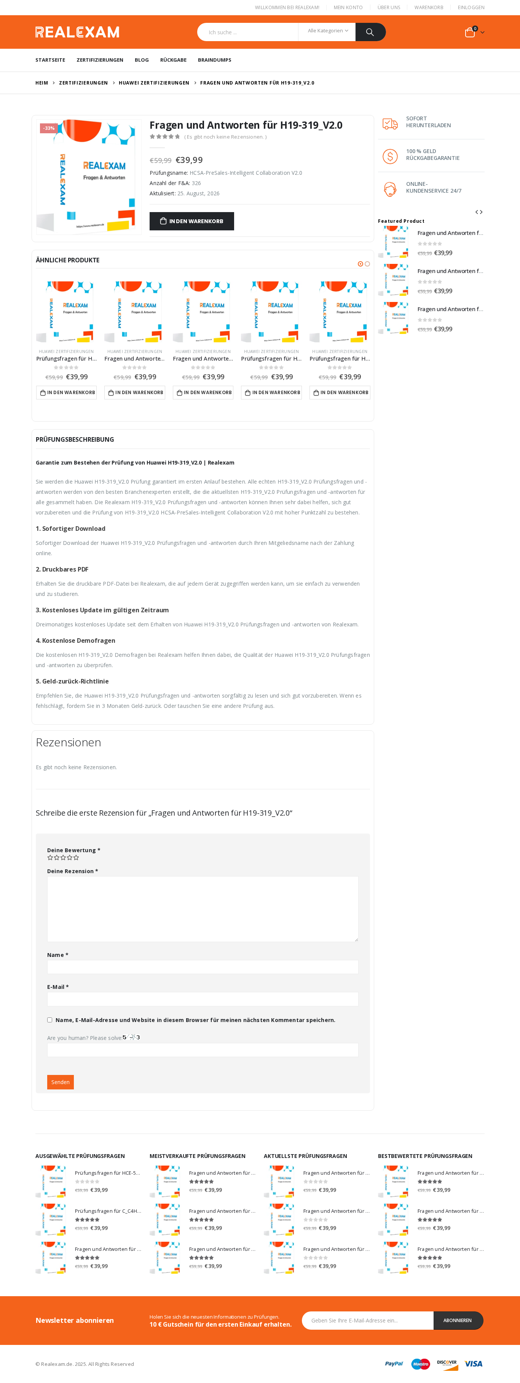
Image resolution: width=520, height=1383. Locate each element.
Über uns (389, 7)
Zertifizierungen (100, 59)
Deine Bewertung (73, 850)
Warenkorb (429, 7)
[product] (66, 311)
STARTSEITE (50, 59)
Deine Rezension (72, 871)
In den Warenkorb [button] (71, 392)
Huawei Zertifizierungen (66, 351)
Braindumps (214, 59)
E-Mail (58, 986)
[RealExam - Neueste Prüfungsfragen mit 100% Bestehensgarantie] (77, 32)
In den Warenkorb (196, 221)
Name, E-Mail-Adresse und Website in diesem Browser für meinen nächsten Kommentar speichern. (195, 1020)
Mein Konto (348, 7)
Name (58, 954)
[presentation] (476, 211)
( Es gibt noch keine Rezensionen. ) (225, 136)
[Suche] (371, 32)
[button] (360, 263)
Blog (142, 59)
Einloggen (471, 7)
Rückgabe (173, 59)
